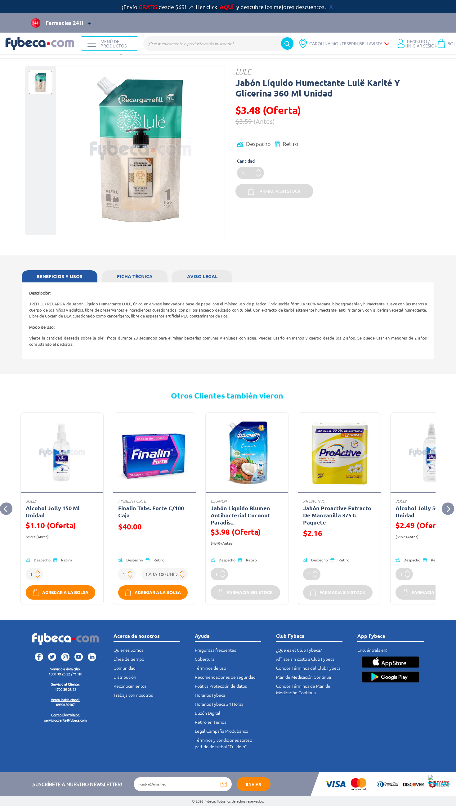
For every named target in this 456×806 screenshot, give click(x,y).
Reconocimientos (130, 686)
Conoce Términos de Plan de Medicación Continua (303, 689)
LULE (243, 71)
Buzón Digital (207, 713)
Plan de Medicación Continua (303, 677)
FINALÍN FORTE (132, 501)
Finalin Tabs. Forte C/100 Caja (151, 511)
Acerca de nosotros (137, 636)
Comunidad (125, 668)
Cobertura (204, 659)
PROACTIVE (313, 501)
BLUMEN (218, 501)
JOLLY (31, 501)
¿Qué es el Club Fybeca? (299, 650)
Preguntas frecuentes (215, 650)
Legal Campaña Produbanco (221, 731)
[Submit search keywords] (287, 43)
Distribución (125, 677)
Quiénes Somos (128, 650)
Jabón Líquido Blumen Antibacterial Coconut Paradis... (240, 515)
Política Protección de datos (221, 686)
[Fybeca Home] (40, 44)
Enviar (253, 784)
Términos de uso (210, 668)
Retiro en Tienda (210, 722)
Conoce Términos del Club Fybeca (308, 668)
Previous (6, 508)
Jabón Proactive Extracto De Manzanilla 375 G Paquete (337, 515)
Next (448, 508)
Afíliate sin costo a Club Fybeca (305, 659)
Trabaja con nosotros (133, 695)
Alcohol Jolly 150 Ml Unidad (53, 511)
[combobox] (219, 43)
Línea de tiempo (129, 659)
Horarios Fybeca (210, 695)
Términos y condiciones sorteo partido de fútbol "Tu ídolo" (223, 743)
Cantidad (246, 161)
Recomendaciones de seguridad (225, 677)
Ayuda (202, 636)
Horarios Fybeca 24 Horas (219, 704)
